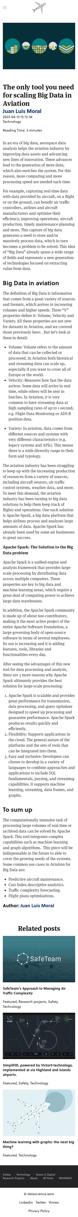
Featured (10, 1001)
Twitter (41, 1202)
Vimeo (54, 1202)
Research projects (32, 1001)
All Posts (48, 1178)
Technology (12, 121)
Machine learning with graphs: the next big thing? (38, 1144)
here (36, 332)
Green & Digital (45, 1174)
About (33, 1178)
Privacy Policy (39, 1211)
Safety (53, 1001)
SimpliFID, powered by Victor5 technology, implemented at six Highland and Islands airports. (38, 1070)
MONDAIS (65, 1178)
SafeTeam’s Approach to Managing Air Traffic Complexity (34, 991)
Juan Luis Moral (37, 905)
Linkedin (26, 1202)
